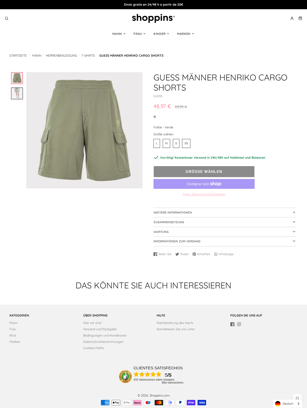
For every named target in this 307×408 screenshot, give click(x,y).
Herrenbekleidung (61, 56)
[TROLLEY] (300, 18)
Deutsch (288, 403)
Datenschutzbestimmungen (103, 342)
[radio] (157, 143)
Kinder (160, 34)
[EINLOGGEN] (292, 18)
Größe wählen (164, 134)
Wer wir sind (92, 323)
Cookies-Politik (93, 348)
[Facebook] (232, 324)
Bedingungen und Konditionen (105, 335)
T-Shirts (88, 56)
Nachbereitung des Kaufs (175, 323)
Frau (137, 34)
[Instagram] (239, 324)
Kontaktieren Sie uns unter (176, 329)
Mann (117, 34)
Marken (184, 34)
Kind (12, 335)
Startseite (18, 56)
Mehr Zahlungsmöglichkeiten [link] (204, 194)
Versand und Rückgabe (100, 329)
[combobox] (288, 403)
